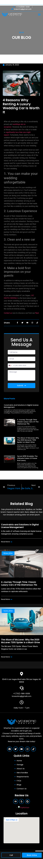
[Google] (27, 801)
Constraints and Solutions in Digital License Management (21, 406)
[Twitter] (15, 749)
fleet (37, 313)
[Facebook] (9, 749)
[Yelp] (21, 801)
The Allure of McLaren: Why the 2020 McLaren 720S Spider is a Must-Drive (28, 440)
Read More (5, 542)
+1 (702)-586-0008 (21, 693)
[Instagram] (27, 749)
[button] (39, 14)
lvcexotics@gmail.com (21, 696)
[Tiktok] (33, 749)
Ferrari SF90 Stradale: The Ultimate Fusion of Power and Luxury (27, 458)
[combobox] (10, 365)
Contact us (8, 313)
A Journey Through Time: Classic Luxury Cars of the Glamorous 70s (27, 422)
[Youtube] (21, 749)
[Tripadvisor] (15, 801)
